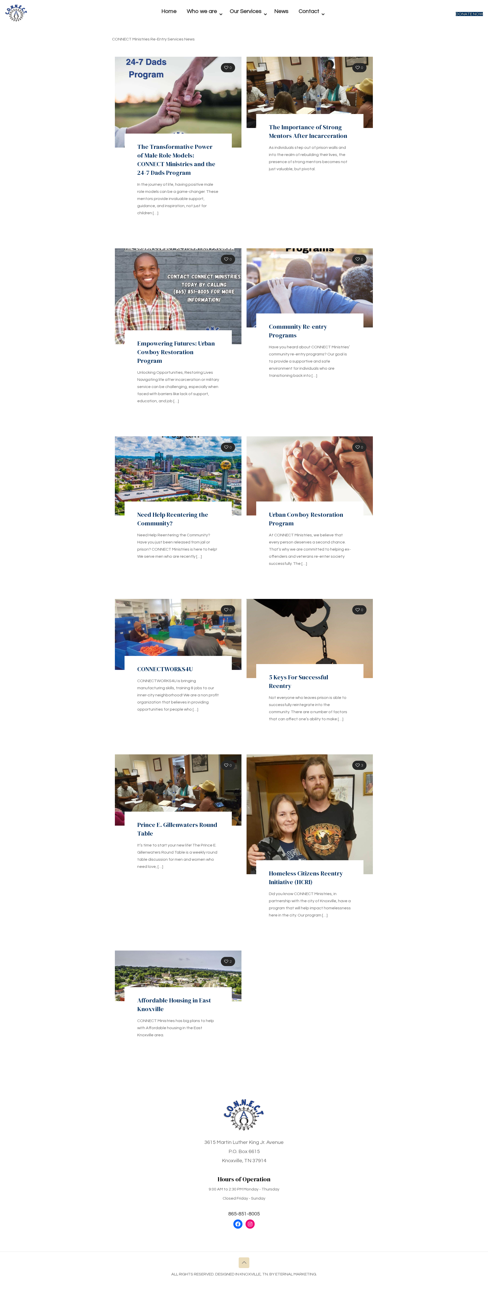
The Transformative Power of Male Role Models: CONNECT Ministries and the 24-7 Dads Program (176, 159)
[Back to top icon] (244, 1262)
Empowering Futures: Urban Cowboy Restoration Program (176, 352)
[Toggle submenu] (203, 25)
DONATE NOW (469, 14)
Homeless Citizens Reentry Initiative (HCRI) (306, 877)
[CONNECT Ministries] (16, 21)
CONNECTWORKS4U (165, 669)
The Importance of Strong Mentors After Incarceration (308, 131)
